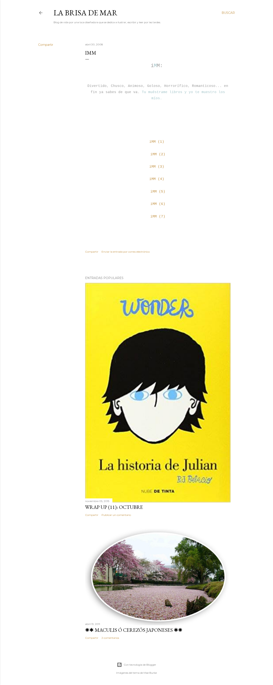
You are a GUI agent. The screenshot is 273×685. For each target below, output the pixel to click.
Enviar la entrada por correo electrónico (126, 251)
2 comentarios (110, 637)
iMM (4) (156, 179)
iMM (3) (156, 167)
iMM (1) (156, 142)
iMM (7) (157, 217)
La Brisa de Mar (86, 13)
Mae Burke (150, 672)
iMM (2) (157, 154)
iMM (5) (157, 192)
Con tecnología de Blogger (140, 664)
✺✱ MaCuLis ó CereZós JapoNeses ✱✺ (133, 630)
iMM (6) (157, 204)
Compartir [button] (45, 45)
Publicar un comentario (116, 515)
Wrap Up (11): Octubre (114, 507)
